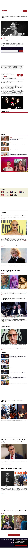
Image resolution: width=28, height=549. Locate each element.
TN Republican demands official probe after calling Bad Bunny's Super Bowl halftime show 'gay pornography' (13, 440)
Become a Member (20, 75)
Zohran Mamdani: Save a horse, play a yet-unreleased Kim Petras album (14, 511)
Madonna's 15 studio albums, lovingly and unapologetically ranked (10, 271)
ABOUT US (4, 539)
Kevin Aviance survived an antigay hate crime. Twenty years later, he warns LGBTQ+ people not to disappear (13, 216)
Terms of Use (21, 542)
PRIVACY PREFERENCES (21, 539)
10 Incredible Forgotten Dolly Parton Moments (15, 192)
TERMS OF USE (25, 539)
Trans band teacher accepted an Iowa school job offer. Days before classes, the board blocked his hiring (17, 378)
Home (1, 13)
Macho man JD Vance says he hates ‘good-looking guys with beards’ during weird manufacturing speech (17, 372)
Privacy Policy (17, 542)
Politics (10, 153)
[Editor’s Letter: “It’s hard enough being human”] (14, 478)
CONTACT (2, 539)
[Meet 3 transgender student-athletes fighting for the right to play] (5, 382)
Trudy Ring (4, 37)
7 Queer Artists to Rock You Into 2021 (25, 192)
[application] (14, 164)
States (10, 376)
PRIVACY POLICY (17, 539)
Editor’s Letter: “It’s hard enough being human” (11, 468)
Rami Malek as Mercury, (16, 69)
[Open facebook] (11, 542)
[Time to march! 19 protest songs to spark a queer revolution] (14, 411)
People (10, 142)
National (10, 355)
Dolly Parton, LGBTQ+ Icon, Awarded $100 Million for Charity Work (16, 195)
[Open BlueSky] (13, 542)
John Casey (2, 246)
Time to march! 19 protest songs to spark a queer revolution (12, 401)
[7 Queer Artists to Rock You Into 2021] (20, 191)
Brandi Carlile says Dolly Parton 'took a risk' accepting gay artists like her (18, 144)
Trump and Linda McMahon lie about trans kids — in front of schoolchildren (17, 367)
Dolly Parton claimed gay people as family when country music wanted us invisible (17, 149)
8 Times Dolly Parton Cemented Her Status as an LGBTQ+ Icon (7, 192)
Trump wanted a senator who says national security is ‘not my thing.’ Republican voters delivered (17, 139)
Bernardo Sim (2, 513)
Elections (10, 137)
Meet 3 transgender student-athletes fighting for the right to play (18, 383)
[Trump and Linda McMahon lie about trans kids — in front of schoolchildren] (5, 366)
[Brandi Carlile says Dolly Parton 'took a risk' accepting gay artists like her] (5, 143)
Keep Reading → (17, 266)
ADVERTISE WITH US (13, 539)
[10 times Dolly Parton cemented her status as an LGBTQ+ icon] (2, 191)
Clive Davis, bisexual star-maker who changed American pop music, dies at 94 (13, 325)
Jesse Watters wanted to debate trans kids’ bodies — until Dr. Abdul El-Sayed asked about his (17, 357)
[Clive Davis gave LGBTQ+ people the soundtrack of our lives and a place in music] (14, 309)
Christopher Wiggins (3, 218)
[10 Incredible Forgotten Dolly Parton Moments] (11, 191)
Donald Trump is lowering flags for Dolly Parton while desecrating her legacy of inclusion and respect (18, 155)
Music (3, 13)
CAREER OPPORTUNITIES (8, 539)
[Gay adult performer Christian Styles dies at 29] (5, 361)
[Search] (21, 10)
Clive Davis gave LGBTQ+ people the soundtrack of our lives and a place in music (13, 298)
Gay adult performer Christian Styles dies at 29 (15, 362)
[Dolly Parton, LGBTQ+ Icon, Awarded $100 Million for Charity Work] (11, 194)
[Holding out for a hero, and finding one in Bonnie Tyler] (14, 255)
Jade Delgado (2, 273)
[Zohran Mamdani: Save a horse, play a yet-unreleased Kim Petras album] (14, 522)
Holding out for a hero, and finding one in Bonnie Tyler (13, 245)
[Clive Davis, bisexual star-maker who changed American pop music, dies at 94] (14, 336)
